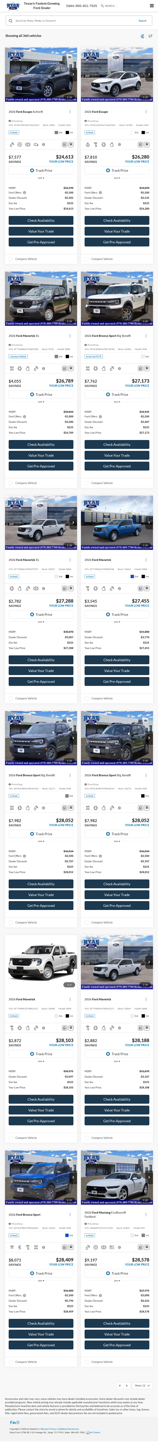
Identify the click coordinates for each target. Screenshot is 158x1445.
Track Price (44, 170)
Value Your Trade (41, 231)
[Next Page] (126, 1385)
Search (142, 20)
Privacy (53, 1429)
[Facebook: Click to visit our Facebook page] (11, 1422)
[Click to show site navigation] (152, 6)
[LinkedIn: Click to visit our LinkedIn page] (14, 1422)
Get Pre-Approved (41, 242)
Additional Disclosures (68, 1429)
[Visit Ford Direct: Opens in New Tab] (94, 1432)
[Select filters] (142, 36)
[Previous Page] (119, 1385)
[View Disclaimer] (44, 144)
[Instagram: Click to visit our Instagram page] (17, 1422)
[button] (73, 75)
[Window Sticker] (70, 144)
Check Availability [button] (41, 220)
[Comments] (64, 144)
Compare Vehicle (26, 259)
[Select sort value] (149, 35)
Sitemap (44, 1429)
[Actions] (70, 111)
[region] (41, 198)
